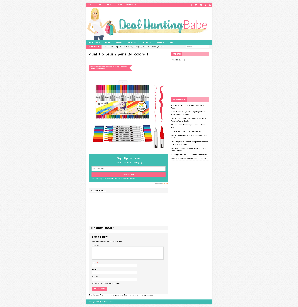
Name (94, 263)
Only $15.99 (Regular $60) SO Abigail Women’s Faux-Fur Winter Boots (188, 119)
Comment (96, 245)
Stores (108, 42)
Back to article (98, 191)
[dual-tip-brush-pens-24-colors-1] (128, 152)
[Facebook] (192, 5)
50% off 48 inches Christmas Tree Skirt (186, 131)
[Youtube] (210, 5)
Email (94, 269)
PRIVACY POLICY (131, 5)
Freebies (119, 42)
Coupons (132, 42)
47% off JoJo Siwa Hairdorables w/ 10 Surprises (189, 158)
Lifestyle (160, 42)
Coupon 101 (146, 42)
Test (171, 42)
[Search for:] (197, 46)
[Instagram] (201, 5)
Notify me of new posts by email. (107, 283)
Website (95, 276)
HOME (90, 5)
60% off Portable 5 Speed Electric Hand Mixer (189, 154)
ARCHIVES (119, 5)
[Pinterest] (205, 5)
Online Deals (94, 42)
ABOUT (99, 5)
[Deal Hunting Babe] (149, 23)
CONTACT (108, 5)
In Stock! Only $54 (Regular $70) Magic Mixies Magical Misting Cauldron (188, 113)
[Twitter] (196, 5)
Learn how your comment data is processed (136, 295)
